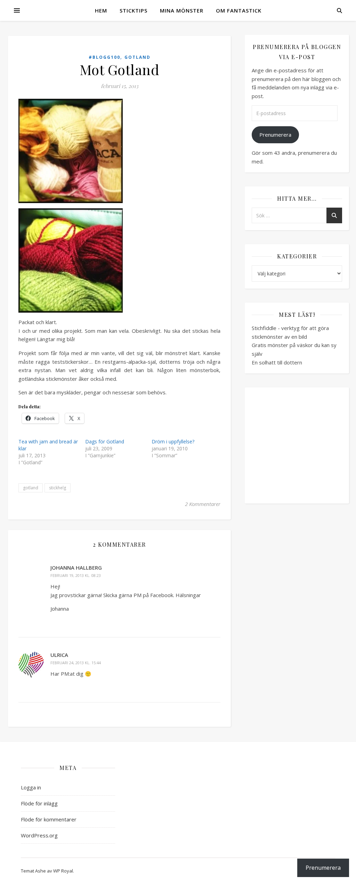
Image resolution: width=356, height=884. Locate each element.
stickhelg (57, 488)
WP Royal (63, 871)
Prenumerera (275, 134)
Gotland (137, 57)
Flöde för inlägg (39, 803)
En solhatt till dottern (277, 362)
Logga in (31, 787)
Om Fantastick (238, 10)
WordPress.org (39, 835)
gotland (30, 488)
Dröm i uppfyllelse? (173, 441)
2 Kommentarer (202, 503)
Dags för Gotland (104, 441)
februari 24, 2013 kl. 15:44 (75, 662)
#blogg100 (104, 57)
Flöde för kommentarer (48, 819)
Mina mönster (181, 10)
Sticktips (133, 10)
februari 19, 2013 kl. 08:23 (75, 575)
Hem (101, 10)
